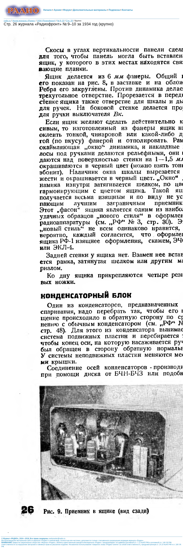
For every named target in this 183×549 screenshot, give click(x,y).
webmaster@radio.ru (57, 539)
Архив (57, 10)
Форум (67, 10)
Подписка (114, 10)
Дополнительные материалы (90, 10)
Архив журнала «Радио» (23, 21)
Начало (47, 10)
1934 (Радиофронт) (46, 21)
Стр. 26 (69, 21)
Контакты (127, 10)
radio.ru (7, 21)
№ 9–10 (60, 21)
